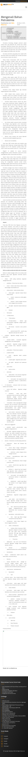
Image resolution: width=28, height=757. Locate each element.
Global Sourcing (5, 689)
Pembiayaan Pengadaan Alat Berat (9, 690)
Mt (25, 145)
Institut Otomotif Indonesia (8, 717)
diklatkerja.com (24, 1)
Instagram (6, 738)
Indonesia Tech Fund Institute (8, 714)
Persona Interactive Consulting (8, 725)
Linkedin (5, 741)
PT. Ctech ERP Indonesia (7, 728)
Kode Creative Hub (6, 718)
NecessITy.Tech (5, 724)
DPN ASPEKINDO (5, 709)
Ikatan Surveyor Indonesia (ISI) (8, 713)
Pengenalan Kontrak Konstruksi (9, 693)
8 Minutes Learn (5, 701)
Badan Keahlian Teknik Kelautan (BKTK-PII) (11, 707)
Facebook (6, 736)
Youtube (5, 743)
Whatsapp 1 (6, 746)
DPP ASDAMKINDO (6, 710)
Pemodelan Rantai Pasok (7, 692)
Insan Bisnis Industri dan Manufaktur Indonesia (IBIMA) (14, 716)
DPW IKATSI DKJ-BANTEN (7, 711)
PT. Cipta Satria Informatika (8, 726)
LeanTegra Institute (6, 720)
